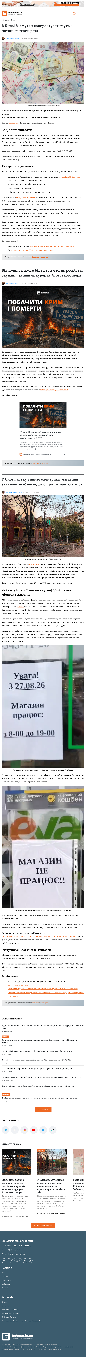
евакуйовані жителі (25, 197)
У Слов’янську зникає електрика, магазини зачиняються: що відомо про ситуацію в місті (51, 1186)
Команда (5, 1302)
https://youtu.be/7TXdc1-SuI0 (54, 390)
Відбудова (6, 1284)
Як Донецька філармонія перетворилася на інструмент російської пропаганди (40, 1098)
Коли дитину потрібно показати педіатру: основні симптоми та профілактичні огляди (39, 1041)
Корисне (5, 1277)
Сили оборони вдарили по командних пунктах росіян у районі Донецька (37, 1068)
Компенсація (6, 1280)
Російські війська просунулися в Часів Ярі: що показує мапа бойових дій (37, 1051)
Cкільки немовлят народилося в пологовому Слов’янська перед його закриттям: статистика (46, 994)
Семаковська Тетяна (13, 38)
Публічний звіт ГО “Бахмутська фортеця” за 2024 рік (22, 1321)
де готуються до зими (18, 985)
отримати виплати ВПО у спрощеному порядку (33, 250)
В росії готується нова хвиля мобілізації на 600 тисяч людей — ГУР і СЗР (36, 1060)
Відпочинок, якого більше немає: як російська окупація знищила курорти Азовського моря (43, 1026)
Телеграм (35, 257)
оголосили (34, 564)
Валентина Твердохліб (14, 492)
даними (20, 606)
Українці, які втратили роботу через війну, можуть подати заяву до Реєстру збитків (41, 1077)
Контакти (5, 1306)
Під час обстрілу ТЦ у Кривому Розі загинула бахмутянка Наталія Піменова (38, 1086)
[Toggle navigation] (81, 13)
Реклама (5, 1288)
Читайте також (12, 1144)
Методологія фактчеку (10, 1313)
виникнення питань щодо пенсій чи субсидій (52, 246)
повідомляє (14, 123)
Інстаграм (44, 257)
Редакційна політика (10, 1310)
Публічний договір (9, 1317)
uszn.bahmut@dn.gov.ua (69, 177)
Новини (4, 1273)
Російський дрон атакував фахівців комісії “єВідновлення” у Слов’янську (43, 988)
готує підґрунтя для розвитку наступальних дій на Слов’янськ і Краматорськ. (38, 936)
